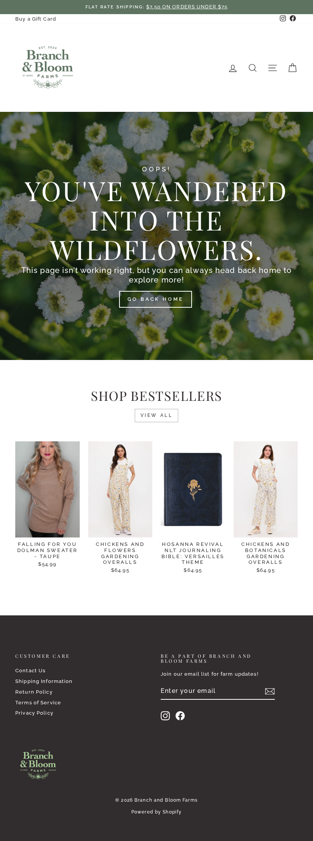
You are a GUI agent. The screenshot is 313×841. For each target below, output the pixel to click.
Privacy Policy (34, 713)
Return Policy (34, 692)
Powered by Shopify (156, 812)
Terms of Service (38, 702)
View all (156, 415)
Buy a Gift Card (35, 19)
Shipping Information (44, 681)
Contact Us (30, 670)
